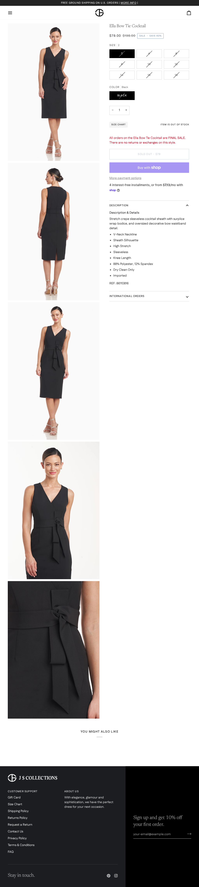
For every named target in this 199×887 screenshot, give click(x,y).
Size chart (118, 124)
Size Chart (15, 804)
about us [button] (71, 791)
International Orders (126, 296)
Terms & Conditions (21, 845)
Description (118, 205)
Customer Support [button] (23, 791)
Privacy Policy (17, 838)
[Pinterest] (108, 875)
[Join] (188, 834)
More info (128, 3)
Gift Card (14, 797)
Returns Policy (17, 818)
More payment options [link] (125, 178)
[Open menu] (13, 13)
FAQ (11, 852)
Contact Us (15, 831)
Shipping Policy (18, 811)
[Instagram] (116, 875)
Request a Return (20, 825)
